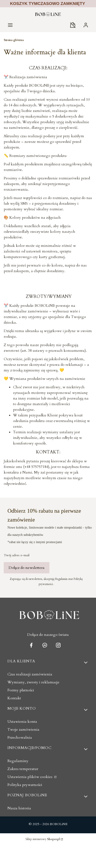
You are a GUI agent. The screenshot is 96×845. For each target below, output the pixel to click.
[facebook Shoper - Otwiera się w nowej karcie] (31, 645)
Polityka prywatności (24, 784)
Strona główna (14, 40)
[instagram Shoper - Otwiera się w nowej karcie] (58, 645)
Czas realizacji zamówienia (29, 674)
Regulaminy (17, 760)
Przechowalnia (19, 737)
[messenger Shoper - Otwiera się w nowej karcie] (45, 645)
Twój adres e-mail (16, 555)
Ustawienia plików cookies (30, 776)
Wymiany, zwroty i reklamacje (33, 682)
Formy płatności (20, 690)
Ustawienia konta (22, 721)
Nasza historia (19, 808)
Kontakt (14, 698)
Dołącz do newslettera (27, 567)
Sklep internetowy (42, 839)
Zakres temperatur (22, 768)
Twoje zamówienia (23, 729)
